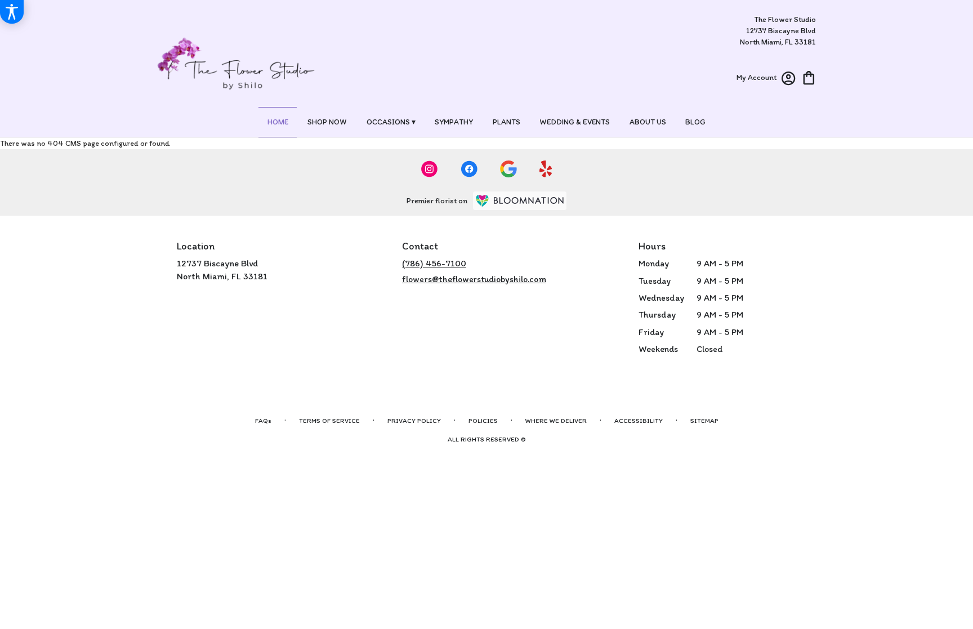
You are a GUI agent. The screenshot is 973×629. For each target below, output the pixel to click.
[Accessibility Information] (12, 12)
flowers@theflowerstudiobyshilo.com (474, 279)
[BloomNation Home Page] (519, 200)
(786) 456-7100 (434, 263)
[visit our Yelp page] (546, 168)
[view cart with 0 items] (809, 77)
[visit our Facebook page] (469, 168)
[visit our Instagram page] (429, 168)
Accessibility (638, 421)
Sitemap (704, 421)
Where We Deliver (556, 421)
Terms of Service (329, 421)
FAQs (263, 421)
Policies (483, 421)
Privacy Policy (414, 421)
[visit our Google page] (508, 168)
